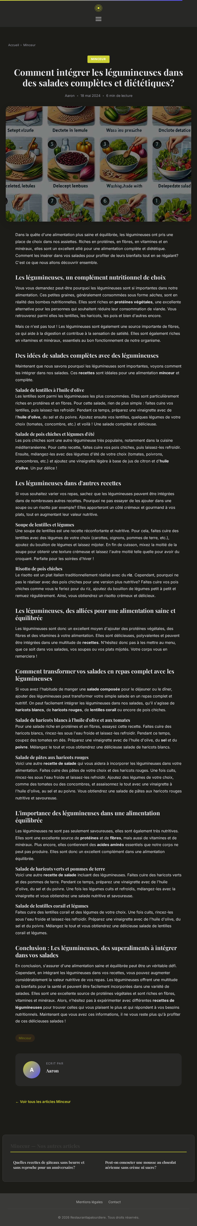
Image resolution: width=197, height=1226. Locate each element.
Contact (114, 1202)
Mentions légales (89, 1202)
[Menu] (98, 19)
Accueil (13, 45)
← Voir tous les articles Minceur (43, 1101)
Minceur (29, 45)
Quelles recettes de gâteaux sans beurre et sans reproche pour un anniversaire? (48, 1165)
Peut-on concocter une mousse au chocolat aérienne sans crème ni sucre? (140, 1165)
